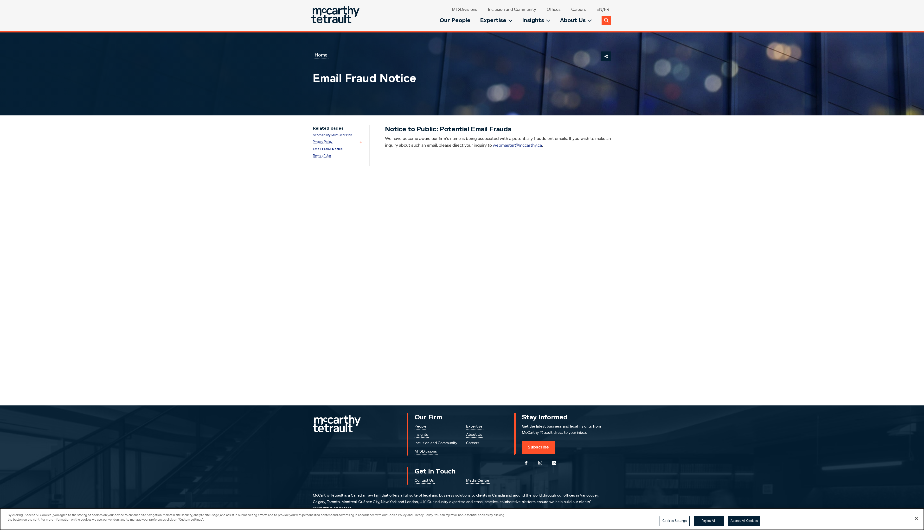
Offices (554, 9)
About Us (573, 20)
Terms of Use (322, 156)
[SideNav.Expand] (360, 142)
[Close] (916, 518)
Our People (455, 20)
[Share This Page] (606, 56)
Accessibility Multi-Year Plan (332, 135)
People (420, 427)
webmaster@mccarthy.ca (517, 145)
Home (321, 55)
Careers (578, 9)
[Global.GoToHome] (336, 15)
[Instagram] (540, 463)
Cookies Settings (674, 521)
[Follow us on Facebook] (526, 463)
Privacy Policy (323, 142)
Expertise (493, 20)
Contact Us (424, 481)
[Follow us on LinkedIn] (554, 463)
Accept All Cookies (744, 521)
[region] (462, 519)
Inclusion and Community (512, 9)
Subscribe (538, 447)
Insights (533, 20)
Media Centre (477, 481)
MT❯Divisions (464, 9)
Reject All (708, 521)
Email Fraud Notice (328, 149)
